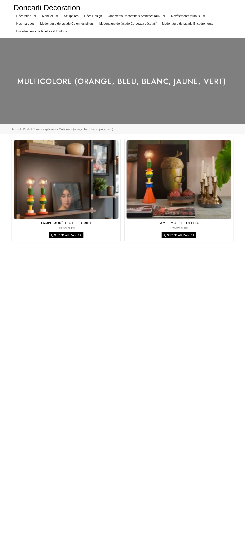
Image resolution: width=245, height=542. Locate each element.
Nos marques (25, 23)
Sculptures (71, 16)
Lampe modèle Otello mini (66, 223)
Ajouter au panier (66, 235)
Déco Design (93, 16)
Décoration (23, 16)
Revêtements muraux (185, 16)
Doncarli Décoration (46, 7)
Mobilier (47, 16)
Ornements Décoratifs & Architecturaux (134, 16)
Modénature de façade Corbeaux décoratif (127, 23)
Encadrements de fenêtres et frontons (41, 31)
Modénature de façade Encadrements (187, 23)
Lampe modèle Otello (178, 223)
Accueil (16, 129)
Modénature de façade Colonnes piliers (67, 23)
